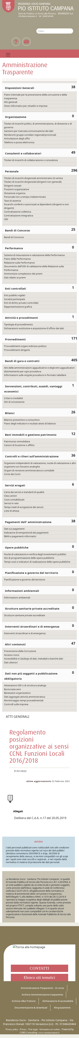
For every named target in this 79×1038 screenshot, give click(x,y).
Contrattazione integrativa (18, 215)
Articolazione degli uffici (17, 138)
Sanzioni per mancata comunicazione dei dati (28, 131)
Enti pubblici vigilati (14, 295)
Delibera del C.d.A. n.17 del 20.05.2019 (40, 818)
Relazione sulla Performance (19, 262)
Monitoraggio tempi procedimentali (23, 700)
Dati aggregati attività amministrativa (24, 696)
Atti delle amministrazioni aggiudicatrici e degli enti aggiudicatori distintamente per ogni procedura (39, 369)
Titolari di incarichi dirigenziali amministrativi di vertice (33, 178)
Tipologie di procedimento (18, 324)
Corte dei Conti (12, 474)
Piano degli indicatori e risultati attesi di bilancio (30, 423)
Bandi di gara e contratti (22, 361)
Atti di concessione (14, 401)
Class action (10, 495)
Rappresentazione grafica (18, 306)
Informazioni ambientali (22, 591)
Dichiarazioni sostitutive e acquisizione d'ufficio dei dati (34, 328)
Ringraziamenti (62, 1007)
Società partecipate (14, 299)
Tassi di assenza (12, 200)
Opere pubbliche (16, 547)
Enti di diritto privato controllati (21, 302)
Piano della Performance (17, 258)
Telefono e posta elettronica (19, 142)
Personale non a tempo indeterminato (25, 196)
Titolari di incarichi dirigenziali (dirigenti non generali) (33, 181)
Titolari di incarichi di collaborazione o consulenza (31, 160)
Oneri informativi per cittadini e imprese (25, 105)
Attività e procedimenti (21, 317)
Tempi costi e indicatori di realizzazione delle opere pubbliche (37, 561)
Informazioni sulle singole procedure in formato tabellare (35, 375)
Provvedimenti (15, 339)
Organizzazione (15, 117)
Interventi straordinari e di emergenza (32, 626)
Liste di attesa (11, 510)
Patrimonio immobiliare (17, 441)
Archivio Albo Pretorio (24, 1001)
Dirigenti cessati (12, 185)
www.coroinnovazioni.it (48, 1032)
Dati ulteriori (11, 662)
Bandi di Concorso (17, 230)
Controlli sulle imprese (16, 704)
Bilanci (10, 413)
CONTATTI (39, 968)
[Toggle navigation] (8, 54)
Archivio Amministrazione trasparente (42, 994)
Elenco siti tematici (39, 977)
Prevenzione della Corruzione (20, 651)
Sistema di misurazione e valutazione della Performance (34, 255)
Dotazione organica (14, 193)
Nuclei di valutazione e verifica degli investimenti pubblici (35, 554)
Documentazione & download (31, 1007)
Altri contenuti (15, 644)
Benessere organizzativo (17, 693)
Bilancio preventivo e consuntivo (22, 419)
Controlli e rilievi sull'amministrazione (32, 456)
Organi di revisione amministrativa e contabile (29, 470)
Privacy (23, 1029)
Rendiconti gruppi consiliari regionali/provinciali (30, 134)
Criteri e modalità (13, 398)
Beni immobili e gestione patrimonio (30, 434)
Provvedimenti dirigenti (17, 350)
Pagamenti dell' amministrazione (28, 522)
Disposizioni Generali (19, 88)
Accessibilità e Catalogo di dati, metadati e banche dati (33, 658)
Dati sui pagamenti (14, 528)
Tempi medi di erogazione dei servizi (23, 507)
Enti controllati (15, 288)
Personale (12, 171)
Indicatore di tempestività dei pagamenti (26, 532)
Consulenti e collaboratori (23, 153)
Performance (14, 248)
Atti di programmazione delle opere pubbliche (29, 558)
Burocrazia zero (12, 689)
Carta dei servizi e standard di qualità (24, 492)
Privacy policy (12, 1029)
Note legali (33, 1029)
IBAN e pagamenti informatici (20, 536)
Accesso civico (11, 655)
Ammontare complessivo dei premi (23, 273)
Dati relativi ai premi (15, 277)
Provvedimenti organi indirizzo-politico (25, 346)
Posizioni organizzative (16, 189)
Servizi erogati (15, 485)
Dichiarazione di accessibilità (57, 1001)
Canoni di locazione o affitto (19, 445)
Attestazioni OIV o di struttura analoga (25, 685)
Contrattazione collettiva (17, 211)
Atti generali (10, 102)
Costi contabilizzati (14, 499)
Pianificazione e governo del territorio (31, 573)
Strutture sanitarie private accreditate (32, 608)
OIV (6, 219)
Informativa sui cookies (50, 1029)
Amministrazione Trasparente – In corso (42, 988)
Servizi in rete (11, 503)
